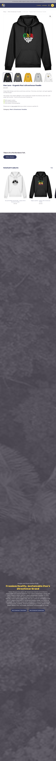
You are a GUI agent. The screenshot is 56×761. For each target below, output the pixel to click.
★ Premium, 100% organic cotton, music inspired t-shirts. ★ (28, 1)
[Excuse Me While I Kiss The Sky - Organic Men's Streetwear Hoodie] (15, 185)
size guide (14, 106)
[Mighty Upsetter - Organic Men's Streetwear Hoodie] (41, 185)
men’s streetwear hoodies (34, 595)
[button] (52, 5)
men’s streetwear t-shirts (39, 593)
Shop (4, 11)
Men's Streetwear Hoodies (14, 11)
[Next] (50, 77)
